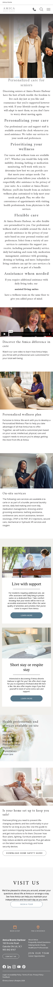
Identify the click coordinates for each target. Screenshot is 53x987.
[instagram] (14, 966)
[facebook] (4, 966)
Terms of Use (27, 975)
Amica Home (7, 2)
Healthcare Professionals (38, 947)
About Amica (33, 940)
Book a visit (15, 931)
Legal (4, 975)
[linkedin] (9, 966)
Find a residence (38, 931)
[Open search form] (41, 9)
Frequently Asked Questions (39, 942)
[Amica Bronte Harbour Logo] (9, 9)
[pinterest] (23, 966)
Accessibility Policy (14, 975)
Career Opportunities (36, 956)
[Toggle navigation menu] (48, 9)
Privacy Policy (38, 975)
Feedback (6, 977)
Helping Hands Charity (37, 945)
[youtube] (19, 966)
